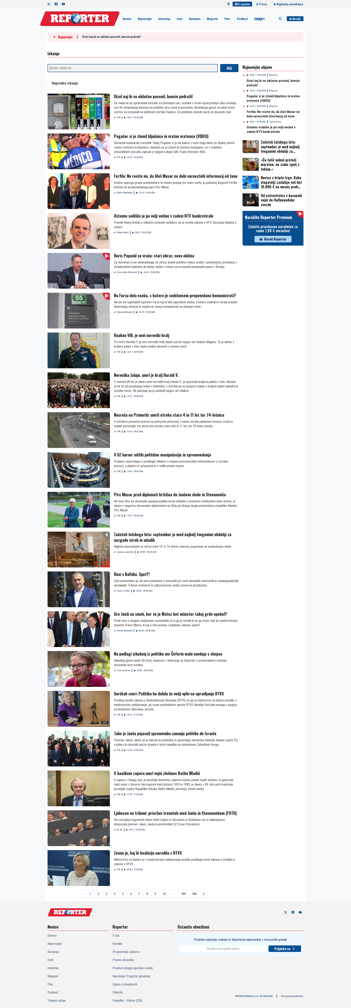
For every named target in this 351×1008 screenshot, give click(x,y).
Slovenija (164, 18)
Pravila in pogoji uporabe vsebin (133, 968)
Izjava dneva (275, 121)
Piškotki (118, 992)
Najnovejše (145, 18)
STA (118, 117)
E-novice (244, 4)
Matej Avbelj (123, 232)
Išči (229, 68)
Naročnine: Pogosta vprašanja (131, 976)
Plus (227, 18)
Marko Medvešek (124, 192)
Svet (179, 18)
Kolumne (194, 18)
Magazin (212, 18)
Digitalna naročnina (290, 4)
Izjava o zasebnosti (125, 984)
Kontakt (117, 944)
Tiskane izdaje (259, 18)
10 (164, 893)
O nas (116, 936)
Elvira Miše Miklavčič (127, 272)
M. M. (119, 829)
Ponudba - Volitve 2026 (127, 1001)
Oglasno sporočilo (125, 552)
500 (194, 893)
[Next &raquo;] (204, 894)
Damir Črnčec (123, 591)
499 (183, 893)
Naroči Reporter (275, 239)
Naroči (296, 18)
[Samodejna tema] (228, 3)
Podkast (242, 18)
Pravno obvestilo (123, 960)
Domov (127, 18)
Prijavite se (282, 948)
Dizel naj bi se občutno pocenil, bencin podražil (111, 36)
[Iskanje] (280, 18)
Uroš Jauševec (123, 670)
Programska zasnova (126, 952)
